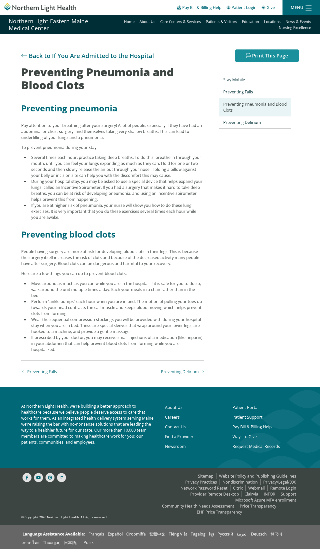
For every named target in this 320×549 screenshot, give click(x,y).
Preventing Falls (41, 371)
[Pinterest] (50, 477)
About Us (147, 21)
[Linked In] (61, 477)
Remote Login (283, 488)
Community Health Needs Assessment (198, 506)
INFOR (269, 494)
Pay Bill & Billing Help (252, 427)
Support (288, 494)
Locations (272, 21)
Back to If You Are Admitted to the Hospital (90, 55)
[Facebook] (27, 477)
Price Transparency (258, 506)
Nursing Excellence (295, 27)
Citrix (238, 488)
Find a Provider (179, 436)
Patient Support (247, 417)
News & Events (298, 21)
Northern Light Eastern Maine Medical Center (48, 24)
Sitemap (206, 476)
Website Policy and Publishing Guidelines (257, 476)
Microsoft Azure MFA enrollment (265, 500)
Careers (172, 417)
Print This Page (269, 55)
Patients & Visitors (221, 21)
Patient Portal (245, 407)
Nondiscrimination (240, 482)
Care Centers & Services (180, 21)
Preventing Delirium (180, 371)
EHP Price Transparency (219, 512)
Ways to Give (244, 436)
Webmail (256, 488)
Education (250, 21)
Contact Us (175, 427)
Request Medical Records (256, 446)
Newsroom (175, 446)
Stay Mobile (234, 79)
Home (129, 21)
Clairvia (251, 494)
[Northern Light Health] (40, 7)
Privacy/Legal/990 (279, 482)
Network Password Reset (204, 488)
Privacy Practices (201, 482)
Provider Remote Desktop (214, 494)
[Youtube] (38, 477)
